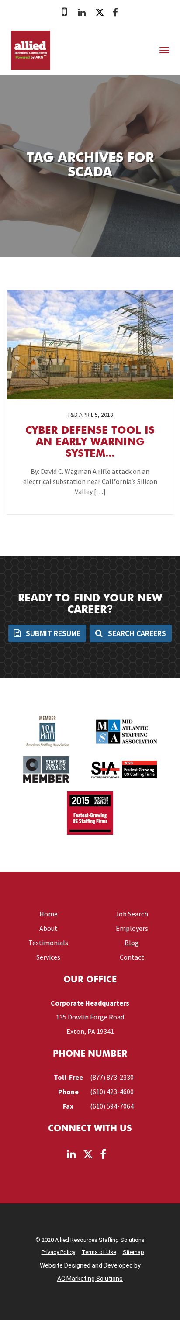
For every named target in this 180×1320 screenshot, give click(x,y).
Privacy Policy (58, 1252)
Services (48, 957)
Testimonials (48, 942)
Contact (132, 957)
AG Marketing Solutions (90, 1278)
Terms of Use (99, 1252)
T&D (72, 414)
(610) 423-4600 (112, 1091)
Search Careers (136, 633)
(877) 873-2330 (112, 1077)
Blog (132, 942)
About (48, 928)
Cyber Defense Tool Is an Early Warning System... (90, 443)
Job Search (131, 913)
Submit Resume (52, 633)
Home (48, 913)
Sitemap (133, 1252)
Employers (132, 928)
